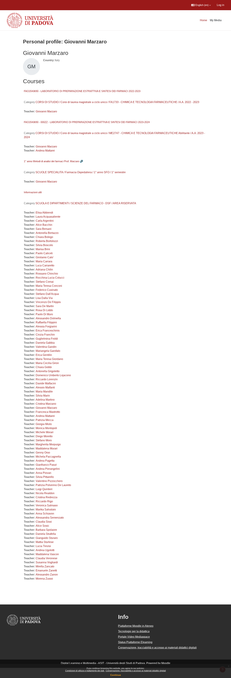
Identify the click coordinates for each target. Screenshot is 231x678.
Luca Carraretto (45, 265)
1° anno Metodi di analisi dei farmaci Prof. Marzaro (51, 161)
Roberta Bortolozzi (47, 241)
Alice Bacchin (44, 224)
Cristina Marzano (46, 403)
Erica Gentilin (44, 354)
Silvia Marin (43, 395)
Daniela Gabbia (45, 342)
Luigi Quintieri (44, 489)
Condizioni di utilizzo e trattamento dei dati (85, 671)
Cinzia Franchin (45, 334)
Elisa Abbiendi (44, 212)
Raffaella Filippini (46, 322)
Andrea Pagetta (45, 460)
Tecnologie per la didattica (133, 631)
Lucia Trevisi (43, 546)
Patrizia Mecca (44, 420)
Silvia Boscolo (44, 245)
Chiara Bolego (44, 237)
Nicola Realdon (45, 493)
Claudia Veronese (46, 558)
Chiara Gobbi (44, 367)
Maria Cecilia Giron (47, 363)
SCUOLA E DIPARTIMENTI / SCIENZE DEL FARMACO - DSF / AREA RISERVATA (86, 203)
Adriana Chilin (44, 269)
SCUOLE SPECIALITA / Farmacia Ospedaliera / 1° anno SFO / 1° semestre (81, 172)
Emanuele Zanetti (46, 570)
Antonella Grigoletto (48, 371)
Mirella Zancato (45, 566)
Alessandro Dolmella (48, 318)
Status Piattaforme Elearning (135, 642)
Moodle (165, 663)
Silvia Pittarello (45, 476)
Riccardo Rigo (44, 501)
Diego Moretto (44, 436)
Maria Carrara (44, 261)
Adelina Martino (45, 399)
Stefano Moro (44, 440)
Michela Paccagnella (48, 456)
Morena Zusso (44, 578)
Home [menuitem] (203, 20)
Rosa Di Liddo (44, 310)
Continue (115, 675)
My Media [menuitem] (216, 20)
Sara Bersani (43, 228)
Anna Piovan (43, 472)
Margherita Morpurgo (48, 444)
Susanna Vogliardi (47, 562)
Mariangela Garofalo (48, 350)
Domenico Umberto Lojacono (53, 375)
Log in (220, 5)
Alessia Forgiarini (46, 326)
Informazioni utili (33, 192)
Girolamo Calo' (45, 257)
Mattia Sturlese (45, 542)
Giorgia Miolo (44, 424)
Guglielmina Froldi (47, 338)
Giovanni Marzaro (46, 111)
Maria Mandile (44, 391)
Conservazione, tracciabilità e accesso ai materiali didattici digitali (136, 671)
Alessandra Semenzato (50, 517)
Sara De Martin (45, 306)
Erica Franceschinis (48, 330)
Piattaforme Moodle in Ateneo (135, 625)
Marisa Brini (43, 249)
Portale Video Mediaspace (134, 636)
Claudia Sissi (44, 521)
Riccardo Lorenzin (47, 379)
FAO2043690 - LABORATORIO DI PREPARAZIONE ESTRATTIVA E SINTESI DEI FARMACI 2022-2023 (82, 91)
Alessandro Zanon (47, 574)
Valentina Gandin (46, 346)
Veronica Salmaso (47, 505)
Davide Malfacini (46, 383)
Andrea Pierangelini (48, 468)
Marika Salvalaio (46, 509)
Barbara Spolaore (46, 529)
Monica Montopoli (46, 428)
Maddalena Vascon (47, 554)
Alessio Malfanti (45, 387)
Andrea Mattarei (45, 150)
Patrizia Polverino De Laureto (53, 485)
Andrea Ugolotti (45, 550)
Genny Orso (43, 452)
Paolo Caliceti (44, 253)
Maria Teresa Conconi (49, 285)
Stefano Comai (45, 281)
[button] (201, 5)
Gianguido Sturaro (47, 538)
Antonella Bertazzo (47, 232)
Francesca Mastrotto (48, 411)
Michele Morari (44, 432)
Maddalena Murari (46, 448)
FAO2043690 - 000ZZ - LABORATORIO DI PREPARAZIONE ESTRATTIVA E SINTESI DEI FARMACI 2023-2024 (87, 122)
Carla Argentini (45, 220)
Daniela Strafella (46, 533)
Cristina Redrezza (46, 497)
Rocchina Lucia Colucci (50, 277)
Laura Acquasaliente (48, 216)
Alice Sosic (42, 525)
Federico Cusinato (47, 289)
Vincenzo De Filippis (48, 302)
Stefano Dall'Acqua (47, 293)
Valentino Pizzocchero (49, 481)
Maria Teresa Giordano (49, 359)
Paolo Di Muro (44, 314)
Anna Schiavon (45, 513)
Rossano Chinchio (47, 273)
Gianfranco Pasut (46, 464)
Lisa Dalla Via (44, 298)
